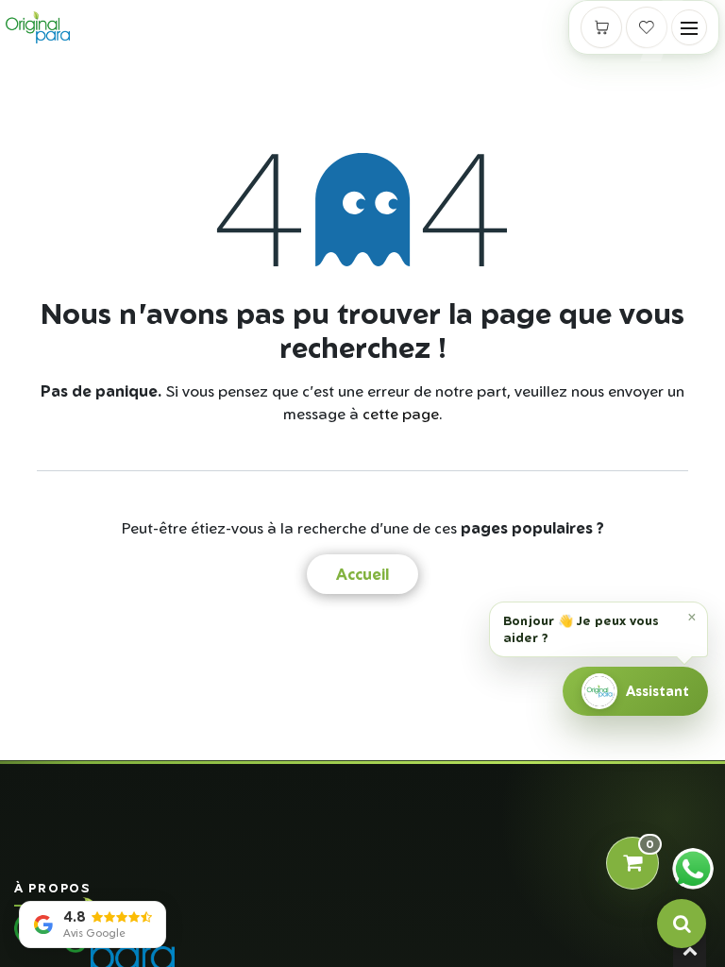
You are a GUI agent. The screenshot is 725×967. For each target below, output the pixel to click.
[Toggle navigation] (689, 27)
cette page (400, 413)
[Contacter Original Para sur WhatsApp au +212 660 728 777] (693, 869)
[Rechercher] (681, 923)
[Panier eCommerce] (601, 27)
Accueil (362, 574)
